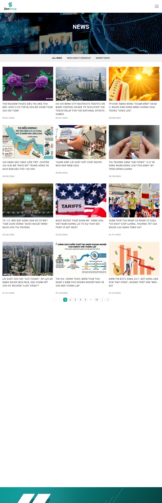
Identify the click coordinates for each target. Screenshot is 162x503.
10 (96, 299)
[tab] (57, 58)
